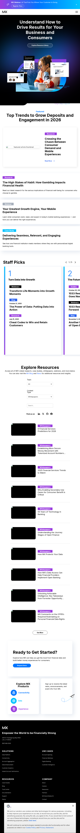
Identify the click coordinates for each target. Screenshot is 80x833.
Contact (44, 799)
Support (4, 796)
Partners (44, 792)
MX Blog (29, 373)
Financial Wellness (47, 758)
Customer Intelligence (48, 764)
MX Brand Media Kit (48, 796)
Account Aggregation (8, 761)
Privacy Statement (47, 828)
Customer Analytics (7, 768)
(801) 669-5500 (6, 743)
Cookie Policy (31, 828)
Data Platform (6, 754)
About (44, 782)
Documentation (6, 792)
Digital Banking (46, 761)
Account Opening (47, 754)
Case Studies (6, 782)
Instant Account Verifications (10, 771)
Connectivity (6, 758)
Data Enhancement (7, 764)
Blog (3, 786)
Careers (44, 786)
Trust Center (5, 789)
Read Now (48, 161)
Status (4, 799)
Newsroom (45, 789)
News (39, 373)
